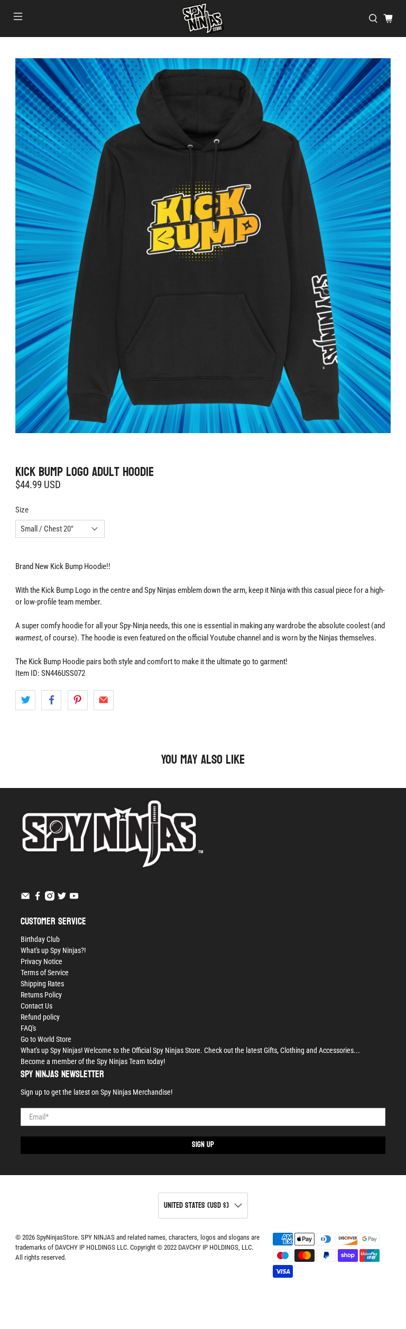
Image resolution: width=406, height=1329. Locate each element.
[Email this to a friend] (104, 700)
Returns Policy (41, 995)
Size (22, 510)
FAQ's (28, 1028)
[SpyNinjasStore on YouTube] (74, 898)
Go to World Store (46, 1039)
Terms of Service (45, 972)
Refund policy (40, 1017)
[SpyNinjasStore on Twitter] (62, 898)
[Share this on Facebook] (51, 700)
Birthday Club (40, 939)
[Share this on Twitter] (25, 700)
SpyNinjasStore (57, 1237)
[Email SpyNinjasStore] (25, 898)
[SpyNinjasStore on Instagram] (49, 898)
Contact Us (36, 1006)
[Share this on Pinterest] (78, 700)
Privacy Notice (41, 961)
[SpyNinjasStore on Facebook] (37, 898)
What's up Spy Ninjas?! (53, 950)
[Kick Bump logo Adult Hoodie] (203, 246)
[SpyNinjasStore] (203, 18)
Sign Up (203, 1145)
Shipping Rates (42, 983)
